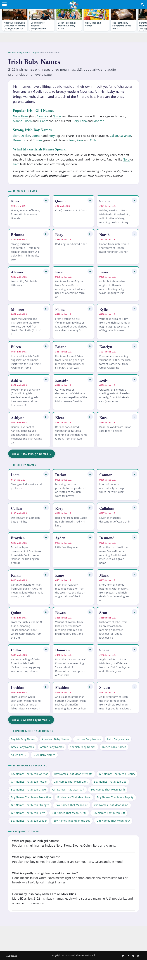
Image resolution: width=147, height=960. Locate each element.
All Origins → (19, 755)
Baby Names (23, 52)
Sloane (41, 116)
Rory (76, 121)
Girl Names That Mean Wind (111, 805)
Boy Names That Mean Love (74, 797)
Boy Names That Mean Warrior (29, 774)
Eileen (28, 121)
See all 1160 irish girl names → (31, 453)
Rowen (37, 140)
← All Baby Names (44, 755)
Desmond (19, 140)
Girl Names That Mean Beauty (117, 774)
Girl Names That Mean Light (70, 781)
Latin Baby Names (118, 739)
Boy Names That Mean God (110, 781)
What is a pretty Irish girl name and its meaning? (45, 873)
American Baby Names (55, 739)
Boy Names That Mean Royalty (115, 797)
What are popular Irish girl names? (35, 841)
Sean (71, 140)
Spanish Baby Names (83, 747)
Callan (114, 136)
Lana (83, 121)
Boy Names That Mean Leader (29, 820)
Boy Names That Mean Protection (31, 797)
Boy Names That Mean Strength (73, 774)
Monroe (98, 121)
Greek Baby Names (22, 747)
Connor (37, 136)
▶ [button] (46, 200)
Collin (94, 140)
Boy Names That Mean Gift (109, 813)
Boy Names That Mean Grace (28, 789)
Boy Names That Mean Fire (72, 805)
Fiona (25, 116)
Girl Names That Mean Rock (113, 820)
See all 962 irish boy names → (31, 719)
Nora (16, 116)
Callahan (125, 136)
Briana (42, 121)
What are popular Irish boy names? (36, 857)
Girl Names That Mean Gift (68, 789)
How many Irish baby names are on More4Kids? (44, 894)
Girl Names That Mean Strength (30, 805)
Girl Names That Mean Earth (28, 813)
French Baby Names (114, 747)
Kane (80, 140)
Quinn (57, 116)
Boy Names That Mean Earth (108, 789)
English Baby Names (23, 739)
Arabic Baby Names (52, 747)
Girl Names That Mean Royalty (29, 781)
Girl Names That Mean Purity (69, 813)
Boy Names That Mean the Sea (71, 820)
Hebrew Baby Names (88, 739)
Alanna (17, 121)
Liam (16, 136)
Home (11, 52)
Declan (25, 136)
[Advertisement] (73, 938)
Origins (35, 52)
